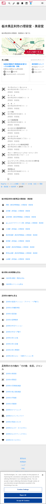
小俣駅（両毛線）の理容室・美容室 (18, 229)
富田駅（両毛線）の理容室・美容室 (18, 241)
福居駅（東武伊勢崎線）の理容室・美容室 (20, 247)
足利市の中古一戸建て (13, 332)
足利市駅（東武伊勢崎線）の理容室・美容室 (21, 217)
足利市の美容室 (11, 373)
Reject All (23, 495)
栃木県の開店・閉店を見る (15, 278)
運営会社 (23, 458)
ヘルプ (23, 465)
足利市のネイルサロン (13, 440)
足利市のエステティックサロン (16, 434)
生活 (23, 184)
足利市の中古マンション (14, 326)
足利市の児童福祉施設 (13, 385)
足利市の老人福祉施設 (13, 391)
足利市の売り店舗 (12, 344)
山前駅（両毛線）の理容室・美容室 (18, 259)
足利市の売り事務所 (12, 350)
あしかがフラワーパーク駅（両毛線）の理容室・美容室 (24, 223)
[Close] (42, 475)
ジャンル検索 (14, 184)
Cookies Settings (23, 489)
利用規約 (23, 462)
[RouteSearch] (14, 3)
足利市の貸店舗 (11, 313)
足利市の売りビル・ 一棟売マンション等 (19, 356)
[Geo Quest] (31, 3)
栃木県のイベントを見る (14, 284)
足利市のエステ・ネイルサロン (16, 428)
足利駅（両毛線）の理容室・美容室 (18, 211)
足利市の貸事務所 (12, 319)
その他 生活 (31, 184)
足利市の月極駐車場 (12, 307)
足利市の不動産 (11, 397)
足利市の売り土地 (12, 338)
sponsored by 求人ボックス (37, 59)
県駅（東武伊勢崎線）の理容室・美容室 (19, 205)
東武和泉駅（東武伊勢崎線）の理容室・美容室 (21, 235)
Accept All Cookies (23, 500)
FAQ (23, 468)
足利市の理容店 (11, 379)
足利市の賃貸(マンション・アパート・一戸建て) (22, 301)
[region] (23, 46)
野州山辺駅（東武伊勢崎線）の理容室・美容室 (21, 253)
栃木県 (13, 186)
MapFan (4, 184)
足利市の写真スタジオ (13, 422)
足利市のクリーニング (13, 410)
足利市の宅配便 (11, 403)
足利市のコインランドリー (15, 416)
